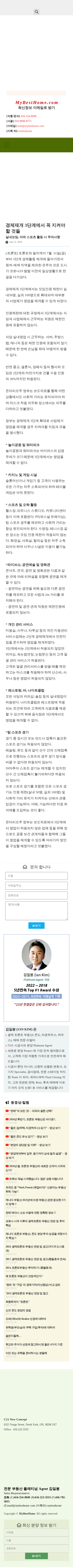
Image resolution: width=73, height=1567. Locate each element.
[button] (36, 12)
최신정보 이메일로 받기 (36, 108)
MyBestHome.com (37, 102)
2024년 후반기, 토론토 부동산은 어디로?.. (32, 1119)
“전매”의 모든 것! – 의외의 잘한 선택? (31, 1110)
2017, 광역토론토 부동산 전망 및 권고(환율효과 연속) (36, 1259)
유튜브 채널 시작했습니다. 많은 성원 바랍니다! (36, 1178)
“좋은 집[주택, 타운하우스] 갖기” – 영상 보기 (35, 1128)
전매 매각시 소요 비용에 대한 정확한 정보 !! (31, 1212)
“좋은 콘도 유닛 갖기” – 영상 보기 (28, 1136)
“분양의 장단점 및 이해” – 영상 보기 (29, 1145)
